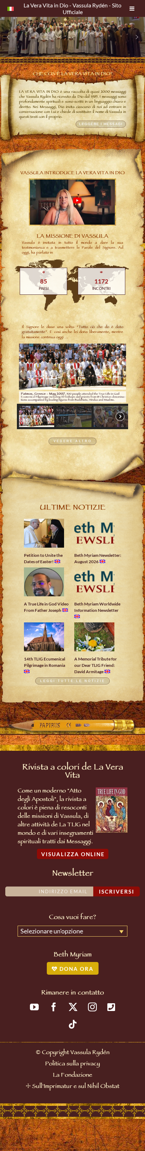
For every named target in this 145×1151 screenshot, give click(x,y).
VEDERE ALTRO (72, 441)
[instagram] (92, 1007)
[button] (8, 37)
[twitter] (73, 1007)
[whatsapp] (111, 1007)
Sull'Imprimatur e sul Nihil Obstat (75, 1087)
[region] (72, 37)
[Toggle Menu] (131, 8)
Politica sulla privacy (72, 1064)
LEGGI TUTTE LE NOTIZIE (72, 681)
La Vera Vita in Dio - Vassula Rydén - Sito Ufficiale (72, 8)
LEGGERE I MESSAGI (100, 124)
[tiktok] (72, 1024)
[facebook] (53, 1007)
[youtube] (34, 1007)
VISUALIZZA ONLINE (73, 854)
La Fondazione (72, 1075)
